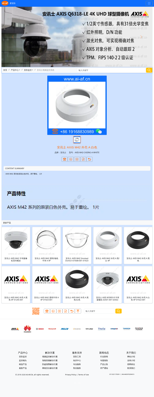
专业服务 (77, 364)
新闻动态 (104, 352)
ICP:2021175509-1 (114, 374)
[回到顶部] (78, 311)
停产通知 (104, 368)
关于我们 (131, 352)
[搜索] (149, 70)
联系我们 (131, 368)
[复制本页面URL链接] (83, 159)
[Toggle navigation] (149, 3)
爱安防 (13, 3)
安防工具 (77, 356)
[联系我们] (64, 159)
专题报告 (104, 360)
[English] (71, 159)
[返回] (89, 159)
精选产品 (23, 364)
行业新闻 (104, 356)
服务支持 (77, 352)
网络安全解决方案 (50, 368)
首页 (5, 70)
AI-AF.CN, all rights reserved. (37, 374)
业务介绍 (131, 360)
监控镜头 (23, 360)
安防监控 (28, 70)
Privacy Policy (70, 374)
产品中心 (15, 70)
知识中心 (77, 360)
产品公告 (104, 364)
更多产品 (7, 222)
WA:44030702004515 (128, 374)
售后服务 (77, 368)
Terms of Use (83, 374)
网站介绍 (131, 356)
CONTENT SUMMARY (14, 168)
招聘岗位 (131, 364)
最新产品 (23, 368)
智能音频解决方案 (50, 360)
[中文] (77, 159)
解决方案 (50, 352)
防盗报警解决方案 (50, 364)
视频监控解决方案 (50, 356)
